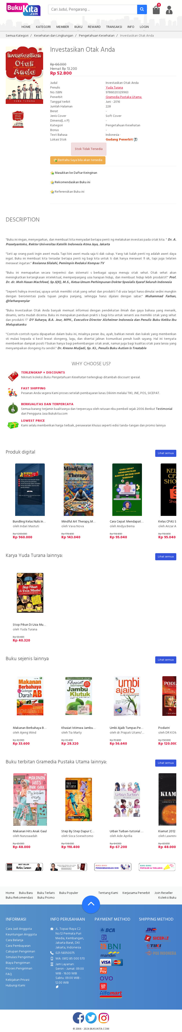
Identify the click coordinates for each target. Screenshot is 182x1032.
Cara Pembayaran (18, 946)
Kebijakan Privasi (17, 980)
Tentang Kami (108, 893)
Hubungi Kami (15, 985)
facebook (78, 1018)
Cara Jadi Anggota (19, 929)
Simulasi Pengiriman (20, 957)
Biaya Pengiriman (18, 963)
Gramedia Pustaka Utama (124, 97)
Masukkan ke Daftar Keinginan (75, 173)
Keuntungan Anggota (21, 934)
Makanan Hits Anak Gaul (30, 831)
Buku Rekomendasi (19, 897)
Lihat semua (166, 453)
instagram (103, 1018)
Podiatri (164, 728)
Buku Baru (26, 893)
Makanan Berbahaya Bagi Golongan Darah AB (45, 728)
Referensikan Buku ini (69, 192)
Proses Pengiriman (19, 968)
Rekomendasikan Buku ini (72, 182)
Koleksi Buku (167, 897)
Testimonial (164, 409)
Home (10, 893)
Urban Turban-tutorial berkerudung (134, 831)
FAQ (9, 974)
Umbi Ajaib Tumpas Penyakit (130, 728)
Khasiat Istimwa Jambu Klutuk (82, 728)
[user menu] (169, 9)
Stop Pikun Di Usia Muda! (30, 625)
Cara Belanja (14, 940)
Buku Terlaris (46, 893)
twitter (91, 1018)
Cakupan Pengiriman (20, 951)
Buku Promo (46, 897)
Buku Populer (68, 893)
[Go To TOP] (91, 904)
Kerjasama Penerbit (136, 893)
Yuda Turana (114, 87)
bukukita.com (99, 1029)
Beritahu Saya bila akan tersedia (79, 160)
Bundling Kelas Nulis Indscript (33, 521)
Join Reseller (164, 893)
